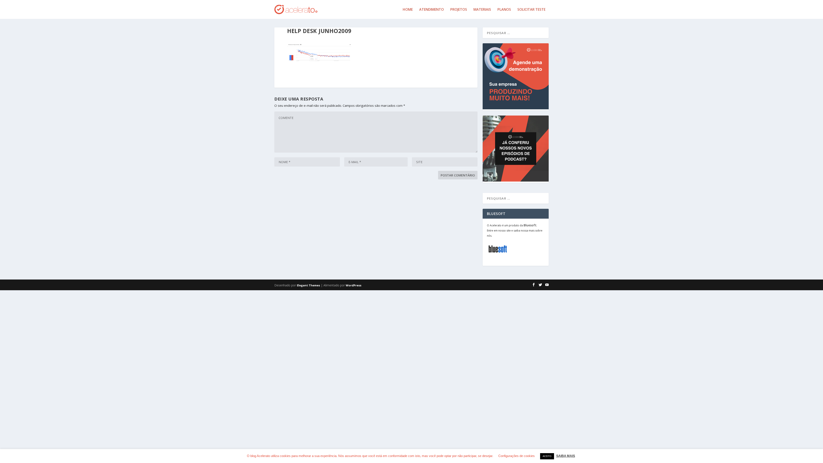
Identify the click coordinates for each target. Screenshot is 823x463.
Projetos (458, 10)
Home (408, 10)
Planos (504, 10)
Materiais (482, 10)
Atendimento (431, 10)
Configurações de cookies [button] (516, 456)
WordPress (353, 285)
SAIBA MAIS (565, 456)
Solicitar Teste (531, 10)
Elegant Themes (308, 285)
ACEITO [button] (547, 456)
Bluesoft (530, 225)
